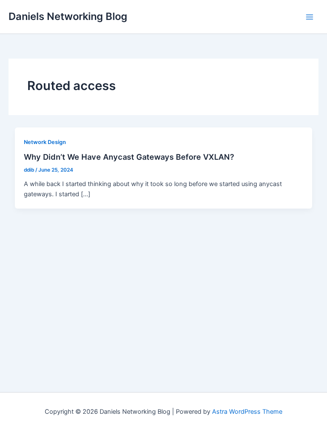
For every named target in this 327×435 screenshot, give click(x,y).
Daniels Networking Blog (68, 16)
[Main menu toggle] (309, 17)
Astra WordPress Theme (247, 411)
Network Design (45, 142)
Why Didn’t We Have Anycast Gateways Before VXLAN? (129, 156)
